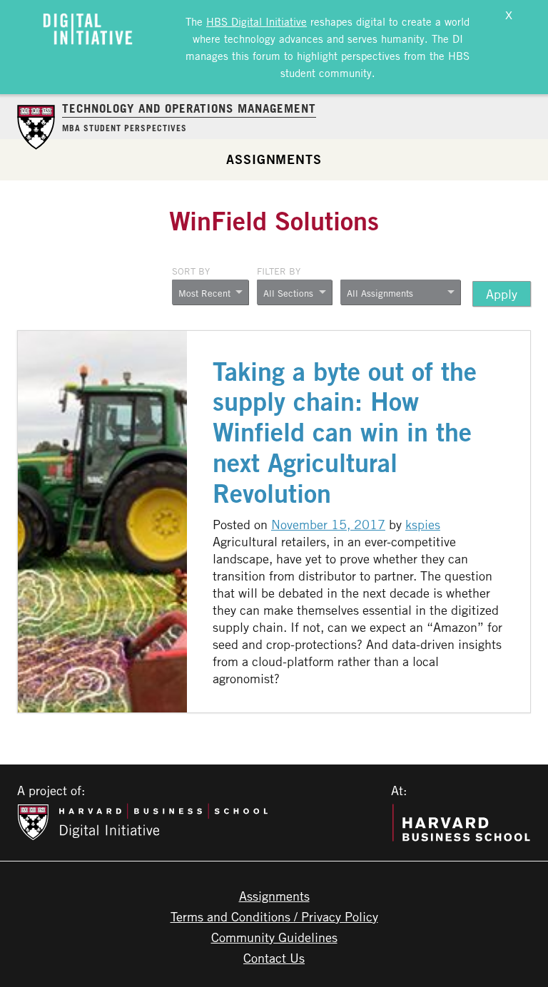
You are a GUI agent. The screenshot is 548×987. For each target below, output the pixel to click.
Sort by (191, 271)
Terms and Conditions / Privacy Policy (274, 916)
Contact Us (274, 958)
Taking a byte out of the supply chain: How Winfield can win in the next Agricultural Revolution (345, 432)
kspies (422, 524)
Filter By (278, 271)
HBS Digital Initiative (256, 21)
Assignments (274, 159)
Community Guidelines (274, 937)
